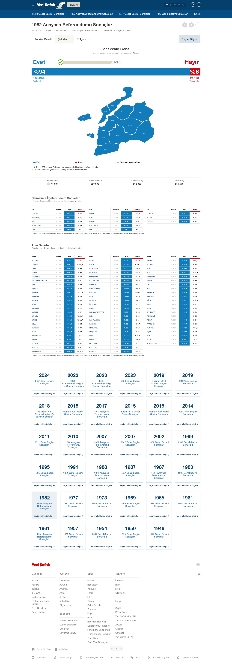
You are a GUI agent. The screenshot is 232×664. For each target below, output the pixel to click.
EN (171, 5)
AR (175, 5)
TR (167, 5)
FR (179, 5)
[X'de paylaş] (185, 24)
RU (183, 5)
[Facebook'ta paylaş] (192, 24)
